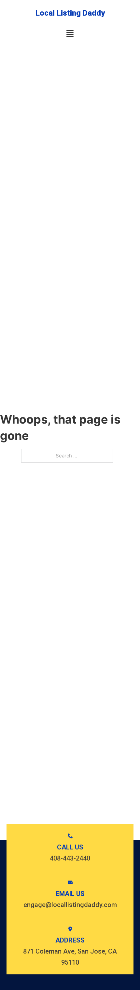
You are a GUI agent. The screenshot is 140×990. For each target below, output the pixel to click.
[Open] (70, 34)
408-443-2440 (70, 858)
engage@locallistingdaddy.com (70, 905)
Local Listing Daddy (70, 13)
